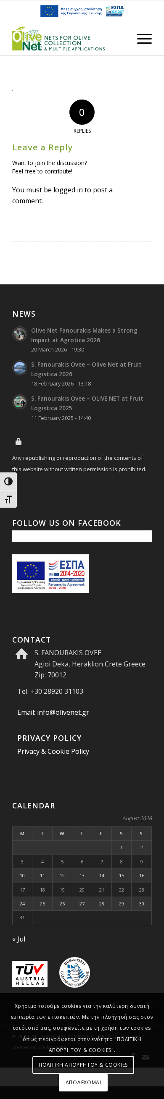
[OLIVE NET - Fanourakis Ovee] (68, 38)
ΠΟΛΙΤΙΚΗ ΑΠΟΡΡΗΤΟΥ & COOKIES (83, 1064)
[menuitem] (140, 38)
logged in (68, 189)
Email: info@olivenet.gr (53, 712)
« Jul (18, 939)
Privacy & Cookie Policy (53, 751)
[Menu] (140, 38)
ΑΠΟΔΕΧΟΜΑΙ (83, 1082)
